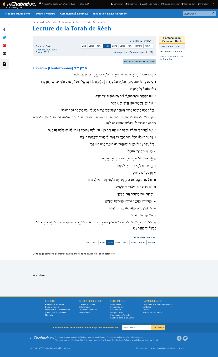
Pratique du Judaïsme (17, 13)
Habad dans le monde (152, 312)
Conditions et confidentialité (163, 348)
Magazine (49, 315)
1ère (84, 46)
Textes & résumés (95, 22)
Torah (118, 340)
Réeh (78, 22)
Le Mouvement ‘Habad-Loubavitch (158, 304)
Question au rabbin (150, 3)
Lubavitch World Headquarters (131, 337)
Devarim (66, 22)
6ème (122, 46)
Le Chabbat (115, 310)
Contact (182, 348)
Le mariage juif (116, 307)
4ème (106, 46)
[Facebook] (179, 338)
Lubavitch (90, 337)
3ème (99, 46)
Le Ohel (146, 310)
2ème (91, 46)
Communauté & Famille (74, 13)
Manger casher (117, 312)
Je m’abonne (84, 312)
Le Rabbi (147, 307)
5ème (114, 46)
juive (148, 340)
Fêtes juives (115, 304)
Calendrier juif (85, 307)
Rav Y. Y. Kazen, (86, 340)
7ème (130, 46)
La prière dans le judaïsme (122, 318)
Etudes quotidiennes (88, 310)
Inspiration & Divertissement (110, 13)
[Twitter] (185, 338)
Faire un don (189, 3)
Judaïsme (128, 340)
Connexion (118, 3)
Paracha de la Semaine (45, 22)
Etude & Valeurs (45, 13)
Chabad (83, 337)
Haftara (138, 46)
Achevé (148, 46)
